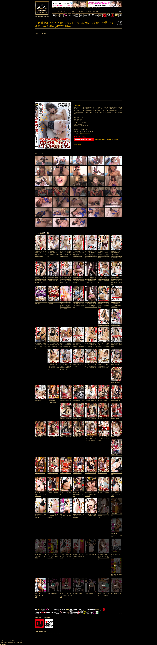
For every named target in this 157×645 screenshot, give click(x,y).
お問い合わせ (96, 11)
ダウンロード (74, 11)
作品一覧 (59, 11)
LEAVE (5, 644)
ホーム (54, 11)
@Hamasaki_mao (85, 133)
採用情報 (88, 11)
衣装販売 (81, 11)
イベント (66, 11)
